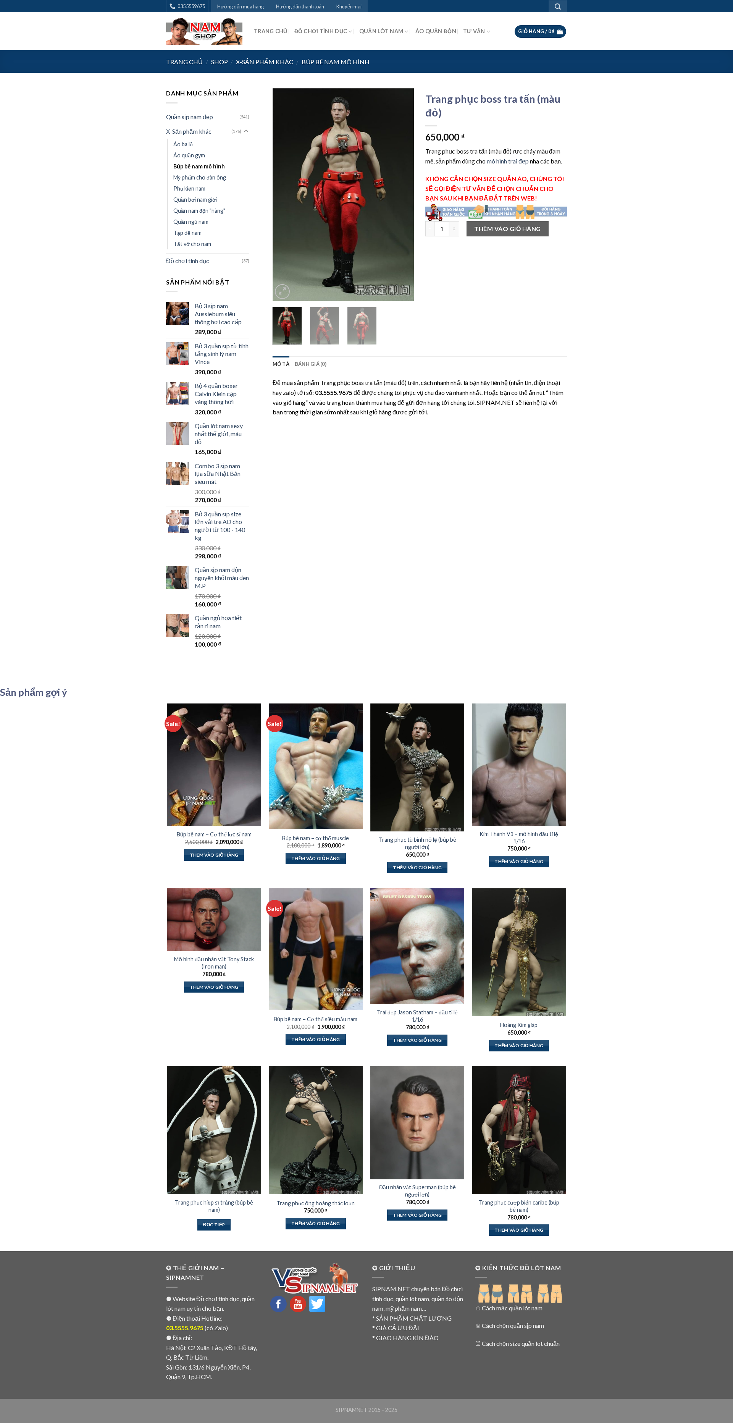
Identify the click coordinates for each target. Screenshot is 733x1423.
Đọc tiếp (214, 1224)
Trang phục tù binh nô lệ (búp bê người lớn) (417, 843)
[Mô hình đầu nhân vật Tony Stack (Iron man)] (214, 919)
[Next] (401, 194)
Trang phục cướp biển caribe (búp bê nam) (519, 1206)
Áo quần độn (435, 31)
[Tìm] (558, 6)
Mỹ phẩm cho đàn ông (199, 177)
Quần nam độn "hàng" (199, 210)
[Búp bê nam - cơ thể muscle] (316, 766)
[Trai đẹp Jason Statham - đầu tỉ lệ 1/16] (417, 946)
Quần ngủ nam (190, 221)
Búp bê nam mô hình (336, 61)
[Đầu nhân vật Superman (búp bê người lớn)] (417, 1122)
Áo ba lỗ (183, 144)
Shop (219, 61)
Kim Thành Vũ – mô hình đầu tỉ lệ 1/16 (519, 837)
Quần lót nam (381, 31)
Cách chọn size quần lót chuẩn (521, 1343)
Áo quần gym (189, 155)
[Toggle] (246, 131)
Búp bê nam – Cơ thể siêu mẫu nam (315, 1019)
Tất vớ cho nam (192, 244)
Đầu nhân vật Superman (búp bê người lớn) (417, 1191)
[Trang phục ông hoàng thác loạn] (316, 1130)
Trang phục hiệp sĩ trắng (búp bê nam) (214, 1206)
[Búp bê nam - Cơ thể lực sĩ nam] (214, 764)
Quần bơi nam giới (195, 199)
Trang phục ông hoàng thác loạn (315, 1203)
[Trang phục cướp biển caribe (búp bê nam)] (519, 1130)
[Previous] (285, 194)
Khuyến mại (349, 6)
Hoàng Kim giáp (519, 1025)
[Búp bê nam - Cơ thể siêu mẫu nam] (316, 949)
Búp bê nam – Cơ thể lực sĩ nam (214, 834)
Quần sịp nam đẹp (189, 116)
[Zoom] (282, 291)
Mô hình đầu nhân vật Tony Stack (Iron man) (214, 963)
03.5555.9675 (184, 1327)
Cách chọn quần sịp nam (513, 1325)
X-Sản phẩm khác (264, 61)
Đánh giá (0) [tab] (310, 364)
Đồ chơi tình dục (320, 31)
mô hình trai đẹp (508, 161)
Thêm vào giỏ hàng (507, 228)
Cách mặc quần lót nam (512, 1307)
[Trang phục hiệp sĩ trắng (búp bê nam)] (214, 1130)
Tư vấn (474, 31)
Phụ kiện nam (189, 188)
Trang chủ (270, 31)
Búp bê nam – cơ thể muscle (315, 838)
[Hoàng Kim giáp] (519, 952)
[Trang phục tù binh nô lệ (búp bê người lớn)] (417, 767)
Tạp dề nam (187, 233)
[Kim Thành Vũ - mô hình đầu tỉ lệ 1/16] (519, 764)
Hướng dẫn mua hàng (240, 6)
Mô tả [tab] (281, 364)
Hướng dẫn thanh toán (300, 6)
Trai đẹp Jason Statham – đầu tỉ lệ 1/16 (417, 1016)
